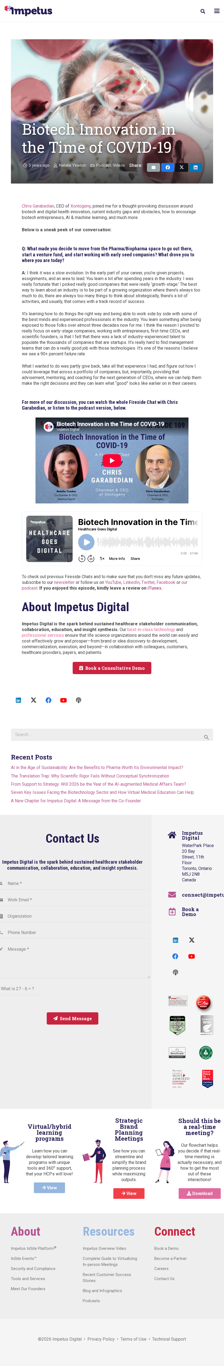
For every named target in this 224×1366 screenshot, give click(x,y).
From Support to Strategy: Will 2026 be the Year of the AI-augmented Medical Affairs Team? (98, 784)
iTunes (154, 588)
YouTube (113, 582)
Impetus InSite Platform (33, 1248)
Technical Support (169, 1339)
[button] (203, 11)
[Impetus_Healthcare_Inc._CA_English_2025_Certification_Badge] (207, 1079)
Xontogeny (80, 206)
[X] (33, 700)
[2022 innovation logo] (178, 1000)
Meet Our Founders (28, 1288)
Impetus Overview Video (104, 1248)
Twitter (148, 582)
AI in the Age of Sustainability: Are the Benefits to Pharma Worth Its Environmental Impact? (97, 767)
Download (202, 1193)
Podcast (103, 165)
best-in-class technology (151, 629)
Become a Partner (170, 1258)
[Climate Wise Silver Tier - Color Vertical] (207, 1025)
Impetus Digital (67, 1339)
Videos (119, 165)
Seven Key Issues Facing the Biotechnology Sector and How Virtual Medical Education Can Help (102, 792)
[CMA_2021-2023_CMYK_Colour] (180, 1079)
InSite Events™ (24, 1258)
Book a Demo (190, 911)
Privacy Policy (101, 1339)
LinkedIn (131, 582)
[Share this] (167, 167)
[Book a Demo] (175, 911)
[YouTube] (63, 700)
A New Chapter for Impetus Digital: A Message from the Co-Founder (76, 800)
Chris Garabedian (38, 206)
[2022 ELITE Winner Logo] (202, 1003)
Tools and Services (28, 1278)
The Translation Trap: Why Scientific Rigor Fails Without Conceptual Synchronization (90, 776)
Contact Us (164, 1278)
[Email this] (153, 167)
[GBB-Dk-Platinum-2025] (177, 1052)
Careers (161, 1268)
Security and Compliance (33, 1268)
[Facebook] (48, 700)
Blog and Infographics (102, 1290)
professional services (43, 635)
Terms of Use (133, 1339)
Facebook (166, 582)
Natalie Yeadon (72, 165)
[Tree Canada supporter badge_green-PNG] (206, 1052)
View (51, 1187)
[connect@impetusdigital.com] (175, 895)
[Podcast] (78, 700)
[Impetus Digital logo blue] (28, 10)
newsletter (64, 582)
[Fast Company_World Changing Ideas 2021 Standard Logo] (177, 1026)
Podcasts (91, 1300)
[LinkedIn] (18, 700)
